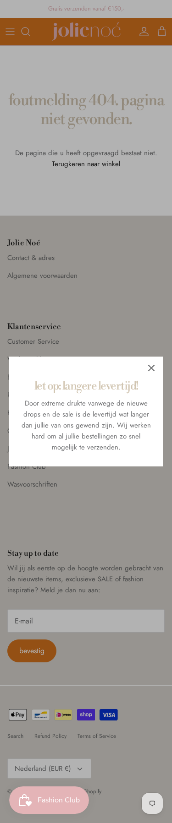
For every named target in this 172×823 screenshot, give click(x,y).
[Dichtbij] (151, 368)
